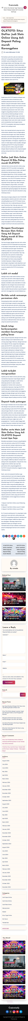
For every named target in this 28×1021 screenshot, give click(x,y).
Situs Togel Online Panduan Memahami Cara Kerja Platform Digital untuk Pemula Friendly (13, 602)
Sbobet (4, 911)
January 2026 (6, 786)
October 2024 (6, 840)
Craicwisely (13, 5)
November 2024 (6, 836)
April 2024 (5, 861)
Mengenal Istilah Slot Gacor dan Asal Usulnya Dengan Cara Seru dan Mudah (12, 718)
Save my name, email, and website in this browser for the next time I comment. (13, 677)
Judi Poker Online (7, 904)
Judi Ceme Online (7, 901)
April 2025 (5, 818)
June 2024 (5, 854)
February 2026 (6, 782)
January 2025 (6, 829)
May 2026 (5, 771)
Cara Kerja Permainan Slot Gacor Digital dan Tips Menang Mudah (13, 723)
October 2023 (6, 883)
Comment (5, 634)
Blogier (21, 1017)
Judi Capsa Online (7, 897)
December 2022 (6, 887)
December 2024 (6, 833)
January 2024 (6, 872)
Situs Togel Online (6, 27)
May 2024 (5, 858)
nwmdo (7, 52)
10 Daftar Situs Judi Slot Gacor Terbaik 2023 (13, 747)
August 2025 (5, 804)
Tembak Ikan (5, 922)
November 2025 (6, 793)
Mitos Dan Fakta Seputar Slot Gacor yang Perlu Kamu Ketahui (13, 728)
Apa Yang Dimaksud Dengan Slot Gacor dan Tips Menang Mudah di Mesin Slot (13, 706)
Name (4, 655)
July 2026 (5, 764)
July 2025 (5, 807)
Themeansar (14, 1019)
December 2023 (6, 876)
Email (4, 661)
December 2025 (6, 789)
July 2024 (5, 851)
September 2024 (6, 843)
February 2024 (6, 869)
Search (4, 690)
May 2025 (4, 815)
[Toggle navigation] (2, 7)
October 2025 (6, 796)
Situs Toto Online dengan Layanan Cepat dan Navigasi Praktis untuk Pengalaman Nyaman (13, 713)
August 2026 (5, 760)
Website (5, 668)
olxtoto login (5, 928)
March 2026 (5, 778)
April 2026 (5, 775)
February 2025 (6, 825)
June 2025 (5, 811)
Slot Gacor (5, 919)
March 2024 (5, 865)
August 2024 (5, 847)
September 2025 (6, 800)
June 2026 (5, 768)
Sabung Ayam (6, 908)
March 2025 (5, 822)
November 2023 (6, 880)
